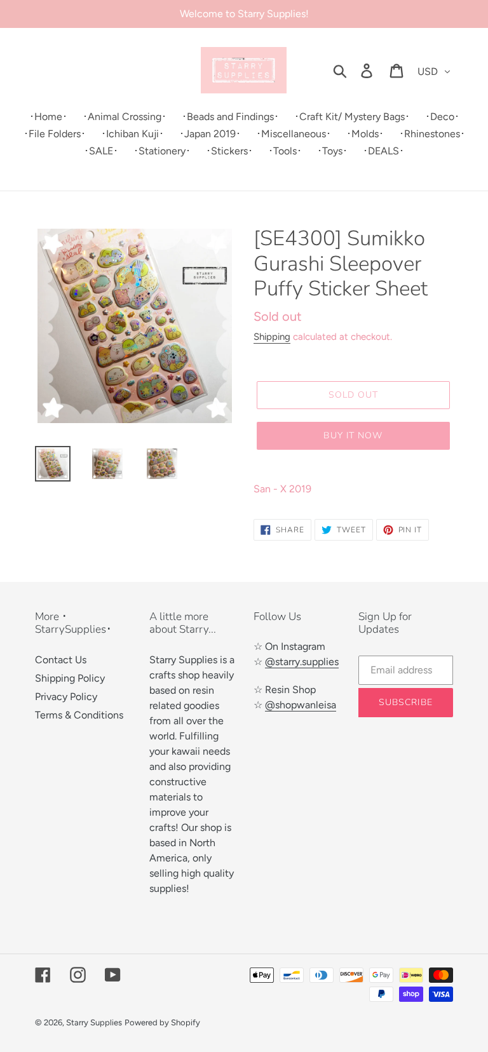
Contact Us (60, 660)
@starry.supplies (302, 662)
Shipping (272, 336)
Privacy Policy (66, 697)
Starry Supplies (94, 1022)
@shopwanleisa (300, 705)
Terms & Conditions (79, 715)
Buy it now (353, 435)
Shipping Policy (70, 678)
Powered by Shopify (162, 1022)
